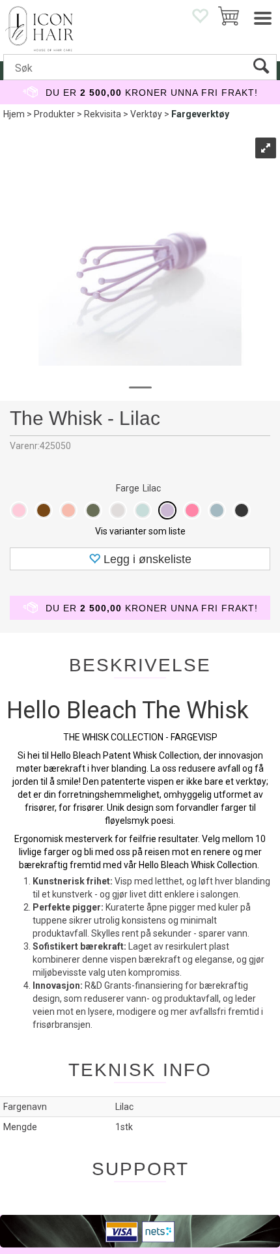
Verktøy (146, 114)
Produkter (54, 114)
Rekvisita (102, 114)
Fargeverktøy (200, 114)
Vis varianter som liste (140, 531)
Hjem (14, 114)
